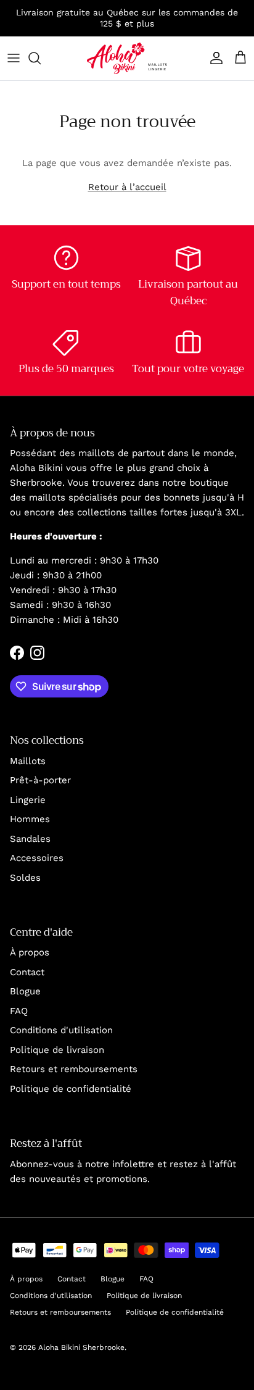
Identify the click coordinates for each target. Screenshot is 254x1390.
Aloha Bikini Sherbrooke (81, 1347)
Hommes (30, 819)
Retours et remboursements (73, 1069)
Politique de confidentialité (70, 1088)
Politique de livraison (57, 1049)
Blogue (25, 991)
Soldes (25, 877)
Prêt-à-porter (40, 780)
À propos (29, 952)
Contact (27, 972)
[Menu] (13, 58)
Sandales (30, 838)
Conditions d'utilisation (61, 1030)
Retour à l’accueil (127, 187)
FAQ (19, 1011)
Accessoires (36, 858)
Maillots (28, 761)
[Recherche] (40, 58)
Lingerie (28, 799)
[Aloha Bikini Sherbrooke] (127, 58)
